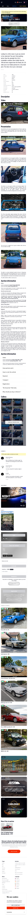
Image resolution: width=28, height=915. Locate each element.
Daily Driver (23, 6)
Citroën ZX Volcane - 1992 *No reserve (8, 678)
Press (3, 884)
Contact (3, 887)
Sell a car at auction (18, 874)
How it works (14, 23)
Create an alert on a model (20, 863)
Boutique (3, 873)
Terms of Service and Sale (7, 891)
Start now (14, 812)
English (17, 878)
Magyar (17, 888)
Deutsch (17, 884)
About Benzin (4, 878)
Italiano (17, 883)
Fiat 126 (8, 12)
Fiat (5, 555)
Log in (20, 2)
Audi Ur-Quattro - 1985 (5, 654)
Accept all (16, 908)
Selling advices (17, 867)
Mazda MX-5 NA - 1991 (5, 629)
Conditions (9, 329)
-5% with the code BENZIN (14, 789)
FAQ (16, 870)
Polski (17, 886)
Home (3, 863)
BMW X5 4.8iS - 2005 (4, 751)
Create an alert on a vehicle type (20, 865)
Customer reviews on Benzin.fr (6, 882)
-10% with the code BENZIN (14, 769)
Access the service (14, 599)
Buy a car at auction (18, 872)
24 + (25, 47)
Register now (14, 851)
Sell (8, 6)
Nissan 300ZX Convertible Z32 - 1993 (8, 727)
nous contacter (6, 307)
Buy (3, 6)
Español (17, 881)
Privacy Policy (4, 889)
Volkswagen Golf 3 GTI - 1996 (6, 702)
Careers (3, 886)
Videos (3, 871)
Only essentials (15, 905)
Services (14, 6)
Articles (3, 869)
